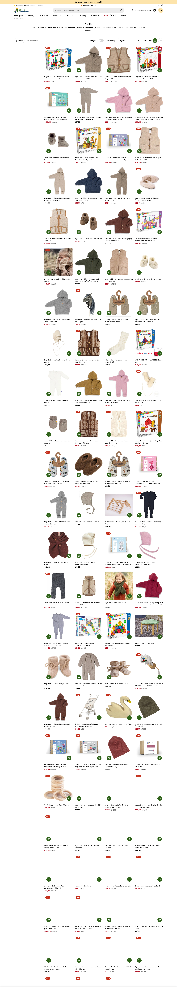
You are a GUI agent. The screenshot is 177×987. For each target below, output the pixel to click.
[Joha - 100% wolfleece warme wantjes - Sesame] (58, 424)
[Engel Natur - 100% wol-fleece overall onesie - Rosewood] (119, 383)
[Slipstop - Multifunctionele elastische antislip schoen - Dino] (58, 828)
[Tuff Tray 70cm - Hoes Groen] (149, 626)
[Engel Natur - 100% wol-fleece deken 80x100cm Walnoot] (149, 828)
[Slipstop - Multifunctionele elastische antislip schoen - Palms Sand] (149, 302)
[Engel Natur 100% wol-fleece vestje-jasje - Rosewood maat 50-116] (119, 100)
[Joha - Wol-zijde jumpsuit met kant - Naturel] (58, 383)
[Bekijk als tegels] (155, 40)
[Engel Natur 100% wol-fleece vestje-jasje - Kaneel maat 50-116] (119, 221)
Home (16, 19)
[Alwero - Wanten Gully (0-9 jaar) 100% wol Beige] (58, 262)
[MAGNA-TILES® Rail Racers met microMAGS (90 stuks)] (89, 626)
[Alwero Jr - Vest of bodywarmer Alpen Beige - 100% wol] (119, 60)
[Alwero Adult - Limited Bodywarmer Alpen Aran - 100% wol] (89, 424)
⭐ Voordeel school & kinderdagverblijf (28, 5)
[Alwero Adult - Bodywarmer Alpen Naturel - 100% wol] (119, 424)
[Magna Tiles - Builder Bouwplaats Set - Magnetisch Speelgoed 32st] (149, 60)
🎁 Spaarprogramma (88, 5)
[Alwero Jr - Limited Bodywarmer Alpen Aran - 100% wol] (89, 343)
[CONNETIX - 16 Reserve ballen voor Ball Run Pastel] (149, 747)
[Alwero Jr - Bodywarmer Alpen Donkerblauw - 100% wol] (58, 869)
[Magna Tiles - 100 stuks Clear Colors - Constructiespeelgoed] (58, 60)
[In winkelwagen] (69, 70)
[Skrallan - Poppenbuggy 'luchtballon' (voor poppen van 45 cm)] (89, 707)
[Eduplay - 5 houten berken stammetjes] (119, 869)
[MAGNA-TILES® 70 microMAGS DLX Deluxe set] (149, 343)
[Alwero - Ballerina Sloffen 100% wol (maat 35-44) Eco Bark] (119, 788)
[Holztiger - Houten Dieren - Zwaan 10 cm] (119, 707)
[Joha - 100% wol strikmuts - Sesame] (89, 505)
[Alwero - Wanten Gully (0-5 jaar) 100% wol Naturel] (149, 383)
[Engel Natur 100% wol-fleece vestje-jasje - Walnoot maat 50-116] (89, 60)
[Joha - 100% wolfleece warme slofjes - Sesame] (58, 141)
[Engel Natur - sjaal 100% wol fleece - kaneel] (58, 545)
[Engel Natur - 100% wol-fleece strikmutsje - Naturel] (89, 545)
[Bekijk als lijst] (160, 40)
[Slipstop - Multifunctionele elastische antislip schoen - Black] (119, 909)
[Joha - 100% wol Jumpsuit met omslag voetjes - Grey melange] (58, 626)
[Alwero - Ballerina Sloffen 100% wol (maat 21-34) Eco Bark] (89, 464)
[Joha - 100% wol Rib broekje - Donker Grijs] (58, 586)
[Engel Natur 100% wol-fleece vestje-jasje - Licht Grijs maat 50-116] (58, 302)
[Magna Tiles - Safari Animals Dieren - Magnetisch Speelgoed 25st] (89, 141)
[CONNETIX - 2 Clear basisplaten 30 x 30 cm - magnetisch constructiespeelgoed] (119, 545)
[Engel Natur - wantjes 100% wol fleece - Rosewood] (89, 828)
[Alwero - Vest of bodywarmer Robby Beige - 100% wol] (89, 586)
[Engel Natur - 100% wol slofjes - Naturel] (149, 262)
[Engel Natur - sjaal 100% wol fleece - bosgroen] (119, 586)
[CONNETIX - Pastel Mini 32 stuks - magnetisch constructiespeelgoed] (119, 141)
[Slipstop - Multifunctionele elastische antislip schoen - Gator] (58, 950)
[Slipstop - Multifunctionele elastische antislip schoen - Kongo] (119, 464)
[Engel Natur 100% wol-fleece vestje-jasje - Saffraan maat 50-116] (89, 383)
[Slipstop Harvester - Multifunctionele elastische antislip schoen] (58, 464)
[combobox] (88, 10)
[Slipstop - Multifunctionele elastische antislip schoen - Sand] (119, 302)
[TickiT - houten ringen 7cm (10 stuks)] (58, 788)
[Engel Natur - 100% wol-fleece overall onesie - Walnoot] (119, 181)
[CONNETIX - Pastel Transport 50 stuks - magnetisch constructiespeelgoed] (89, 747)
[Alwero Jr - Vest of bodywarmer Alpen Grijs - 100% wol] (89, 950)
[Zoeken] (121, 10)
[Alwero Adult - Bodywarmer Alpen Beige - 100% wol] (58, 221)
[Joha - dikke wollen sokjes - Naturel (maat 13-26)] (119, 343)
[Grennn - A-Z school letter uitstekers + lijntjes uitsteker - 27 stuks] (89, 909)
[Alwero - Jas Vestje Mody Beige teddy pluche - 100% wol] (58, 909)
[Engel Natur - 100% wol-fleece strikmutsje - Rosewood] (149, 545)
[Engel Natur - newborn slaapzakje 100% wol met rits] (89, 788)
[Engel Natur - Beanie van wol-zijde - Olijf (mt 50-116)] (149, 707)
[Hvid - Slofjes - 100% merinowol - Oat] (119, 666)
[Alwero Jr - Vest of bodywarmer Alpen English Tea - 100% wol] (149, 141)
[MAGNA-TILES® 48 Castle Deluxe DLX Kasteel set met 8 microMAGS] (149, 221)
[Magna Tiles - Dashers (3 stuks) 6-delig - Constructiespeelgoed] (149, 788)
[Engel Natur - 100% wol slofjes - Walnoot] (89, 221)
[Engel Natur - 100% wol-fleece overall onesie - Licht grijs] (58, 505)
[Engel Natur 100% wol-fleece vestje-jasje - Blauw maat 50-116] (89, 181)
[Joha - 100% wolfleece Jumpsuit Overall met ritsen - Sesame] (89, 666)
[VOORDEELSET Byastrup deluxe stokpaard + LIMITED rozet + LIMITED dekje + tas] (149, 666)
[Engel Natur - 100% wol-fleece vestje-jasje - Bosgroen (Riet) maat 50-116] (89, 262)
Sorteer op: (111, 41)
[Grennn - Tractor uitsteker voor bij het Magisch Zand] (119, 950)
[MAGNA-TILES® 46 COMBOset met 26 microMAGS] (119, 626)
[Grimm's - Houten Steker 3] (89, 869)
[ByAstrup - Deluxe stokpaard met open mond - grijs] (89, 302)
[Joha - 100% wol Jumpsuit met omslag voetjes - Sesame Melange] (89, 100)
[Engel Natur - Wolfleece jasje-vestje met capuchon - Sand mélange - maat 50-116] (149, 100)
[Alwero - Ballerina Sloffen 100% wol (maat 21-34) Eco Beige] (149, 181)
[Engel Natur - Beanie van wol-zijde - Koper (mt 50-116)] (119, 747)
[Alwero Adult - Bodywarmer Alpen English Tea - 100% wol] (119, 262)
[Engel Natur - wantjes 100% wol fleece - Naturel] (58, 343)
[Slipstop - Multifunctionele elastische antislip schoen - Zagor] (149, 950)
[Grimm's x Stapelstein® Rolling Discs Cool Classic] (149, 909)
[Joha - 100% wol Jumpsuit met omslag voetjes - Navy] (149, 505)
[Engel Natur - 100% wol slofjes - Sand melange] (58, 666)
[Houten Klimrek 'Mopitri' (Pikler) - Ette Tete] (119, 505)
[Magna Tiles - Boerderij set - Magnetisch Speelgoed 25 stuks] (149, 424)
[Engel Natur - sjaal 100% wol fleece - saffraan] (119, 828)
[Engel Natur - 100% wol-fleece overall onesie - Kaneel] (58, 707)
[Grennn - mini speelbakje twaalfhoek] (149, 869)
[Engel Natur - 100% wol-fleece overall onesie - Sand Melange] (58, 181)
